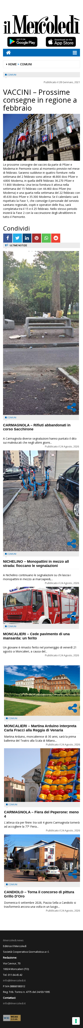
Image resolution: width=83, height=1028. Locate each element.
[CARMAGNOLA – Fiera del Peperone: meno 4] (42, 775)
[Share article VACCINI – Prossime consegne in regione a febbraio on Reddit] (55, 238)
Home (12, 64)
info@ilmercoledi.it (14, 1003)
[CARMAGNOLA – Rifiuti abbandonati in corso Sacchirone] (41, 333)
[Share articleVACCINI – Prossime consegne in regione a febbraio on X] (17, 238)
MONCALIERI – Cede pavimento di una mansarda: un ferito (36, 636)
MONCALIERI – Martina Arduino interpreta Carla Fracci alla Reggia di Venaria (40, 728)
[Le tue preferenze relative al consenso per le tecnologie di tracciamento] (76, 1021)
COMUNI (26, 64)
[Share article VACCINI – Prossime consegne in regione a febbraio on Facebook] (7, 238)
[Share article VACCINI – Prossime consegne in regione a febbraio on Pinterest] (36, 238)
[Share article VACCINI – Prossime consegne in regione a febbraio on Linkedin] (27, 238)
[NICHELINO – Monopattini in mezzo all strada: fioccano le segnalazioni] (41, 500)
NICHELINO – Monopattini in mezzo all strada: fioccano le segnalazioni (36, 563)
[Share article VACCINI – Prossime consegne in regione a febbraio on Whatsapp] (46, 238)
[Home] (7, 52)
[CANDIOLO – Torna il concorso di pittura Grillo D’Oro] (42, 858)
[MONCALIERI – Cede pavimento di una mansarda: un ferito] (41, 605)
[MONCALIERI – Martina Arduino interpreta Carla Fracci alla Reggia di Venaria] (42, 690)
